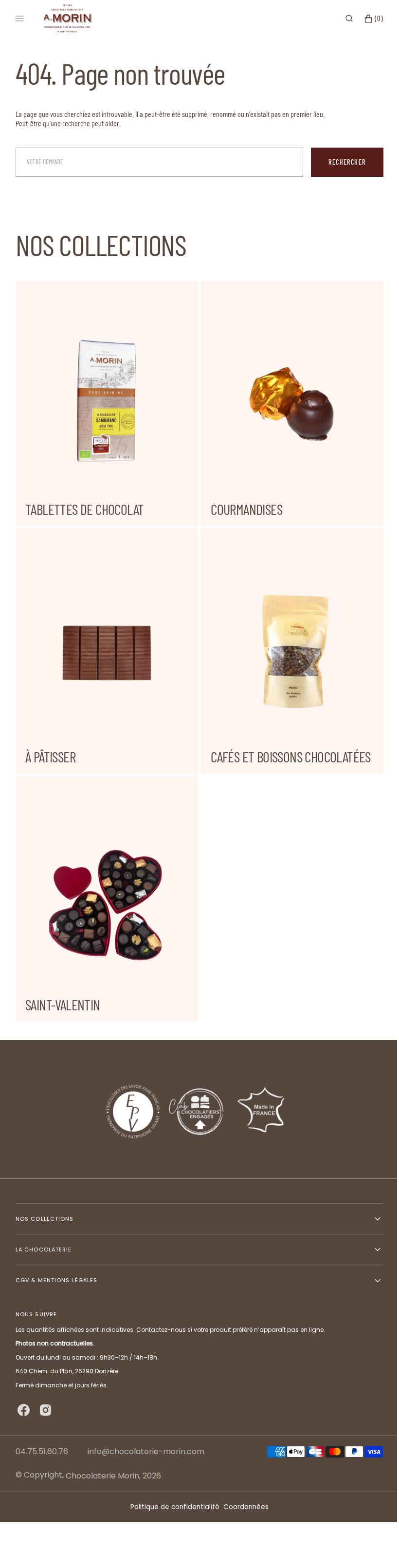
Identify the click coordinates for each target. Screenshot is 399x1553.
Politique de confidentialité (171, 1507)
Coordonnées (242, 1507)
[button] (341, 18)
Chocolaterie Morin (102, 1475)
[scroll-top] (369, 1530)
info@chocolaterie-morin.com (146, 1452)
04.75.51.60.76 (42, 1452)
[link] (196, 1109)
